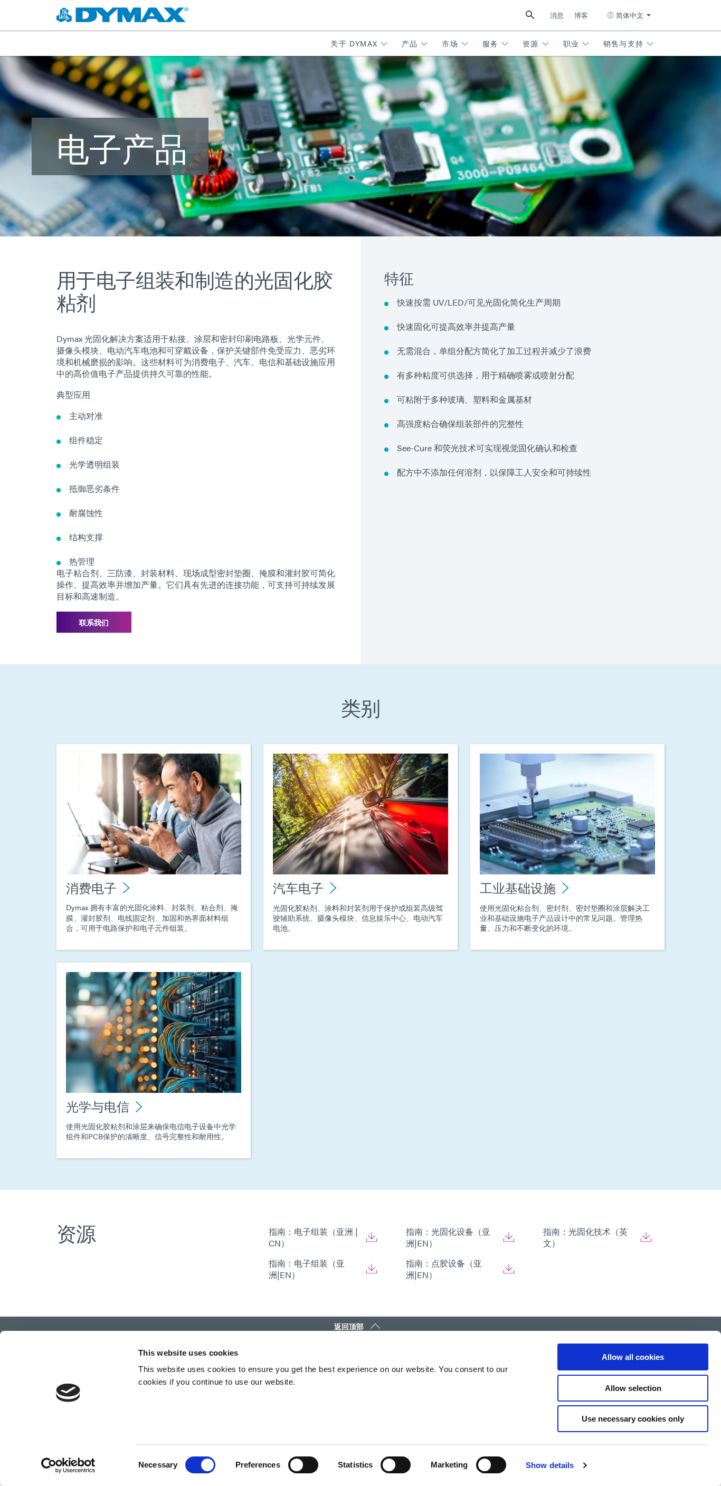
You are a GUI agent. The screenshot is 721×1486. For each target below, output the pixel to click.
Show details (550, 1465)
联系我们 (94, 622)
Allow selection (633, 1388)
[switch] (303, 1464)
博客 (581, 15)
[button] (359, 43)
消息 (557, 15)
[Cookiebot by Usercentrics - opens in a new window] (68, 1465)
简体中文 (629, 15)
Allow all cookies (633, 1356)
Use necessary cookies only (633, 1418)
